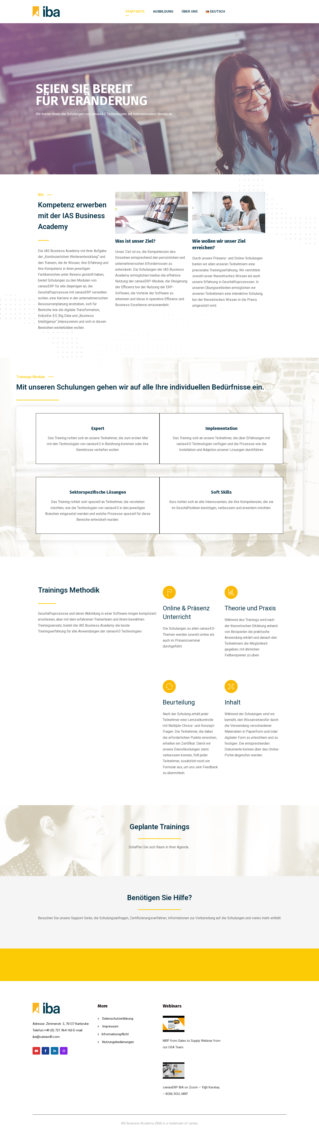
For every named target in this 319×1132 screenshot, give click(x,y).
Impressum (109, 1026)
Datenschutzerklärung (117, 1019)
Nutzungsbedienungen (117, 1042)
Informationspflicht (115, 1034)
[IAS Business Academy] (46, 11)
